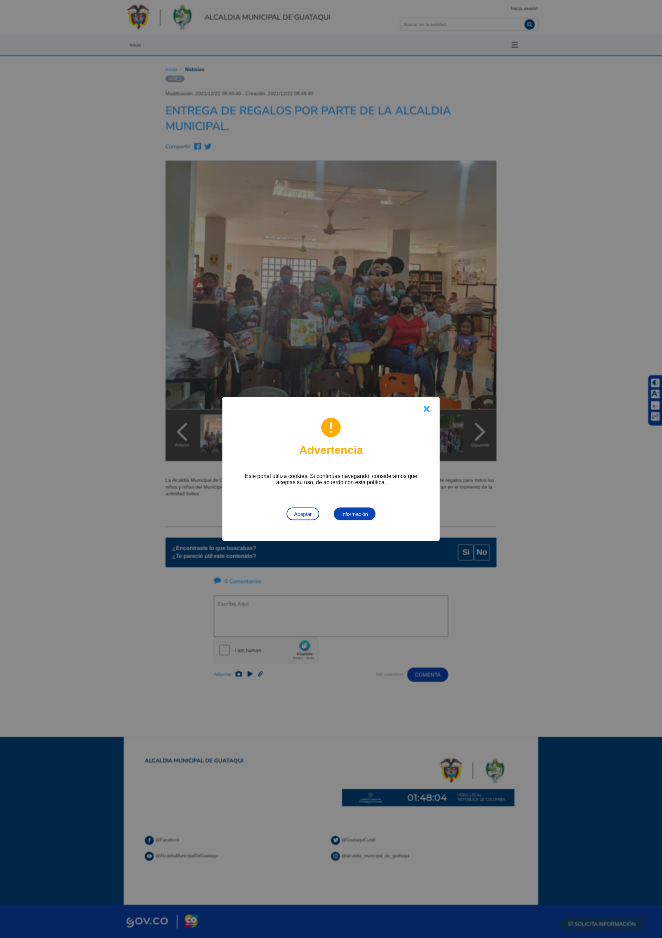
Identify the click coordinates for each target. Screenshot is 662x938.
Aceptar (303, 514)
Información (354, 514)
